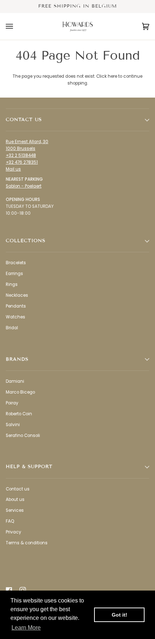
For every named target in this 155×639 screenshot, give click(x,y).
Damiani (15, 381)
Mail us (13, 169)
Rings (12, 284)
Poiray (12, 403)
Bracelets (16, 263)
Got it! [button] (119, 615)
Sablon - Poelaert (23, 186)
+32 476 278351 (22, 162)
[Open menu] (16, 26)
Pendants (16, 306)
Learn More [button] (26, 628)
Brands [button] (17, 359)
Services (15, 510)
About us (15, 499)
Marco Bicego (20, 392)
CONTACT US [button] (24, 120)
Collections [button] (25, 241)
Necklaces (17, 295)
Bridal (12, 328)
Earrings (14, 273)
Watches (15, 317)
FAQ (10, 521)
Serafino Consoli (23, 435)
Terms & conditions (27, 543)
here (112, 76)
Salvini (13, 425)
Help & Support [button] (29, 466)
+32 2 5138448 (21, 155)
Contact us (18, 489)
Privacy (13, 532)
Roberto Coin (19, 414)
